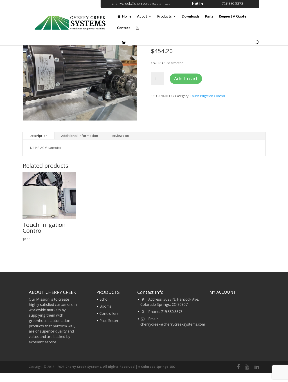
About (142, 16)
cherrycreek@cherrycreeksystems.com (142, 3)
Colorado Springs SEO (158, 366)
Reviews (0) (120, 136)
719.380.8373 (232, 3)
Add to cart (186, 79)
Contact (123, 28)
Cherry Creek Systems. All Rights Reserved (100, 366)
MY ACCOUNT (222, 292)
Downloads (190, 16)
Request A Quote (232, 16)
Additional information (79, 136)
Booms (105, 306)
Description (38, 136)
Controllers (109, 313)
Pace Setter (109, 320)
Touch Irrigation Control (207, 96)
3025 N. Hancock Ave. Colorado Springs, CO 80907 (169, 302)
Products (164, 16)
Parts (209, 16)
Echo (103, 299)
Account (137, 32)
